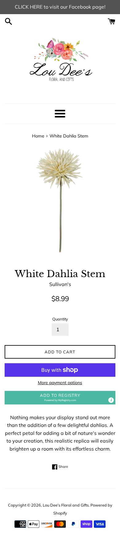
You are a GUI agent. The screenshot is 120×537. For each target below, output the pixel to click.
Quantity (60, 318)
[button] (60, 397)
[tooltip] (111, 400)
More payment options (60, 382)
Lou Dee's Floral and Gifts (66, 505)
